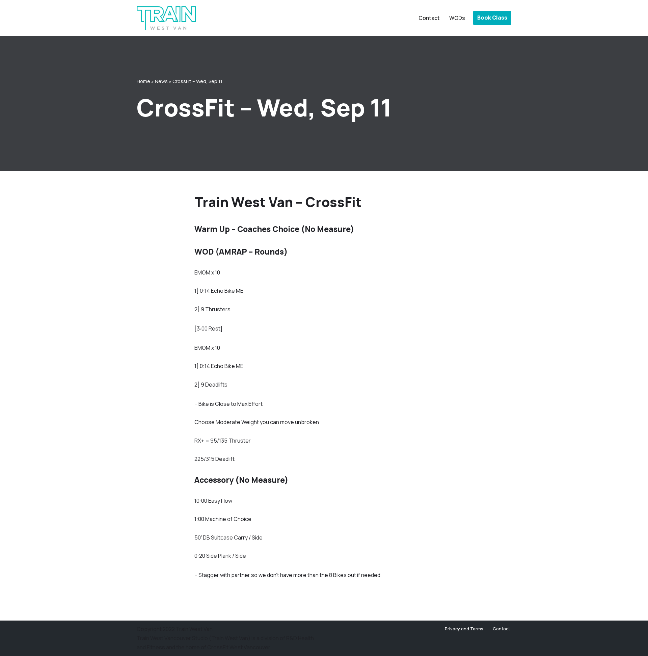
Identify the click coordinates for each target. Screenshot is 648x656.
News (161, 81)
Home (143, 81)
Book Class (492, 17)
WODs (457, 18)
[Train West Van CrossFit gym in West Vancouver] (166, 18)
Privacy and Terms (464, 629)
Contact (429, 18)
